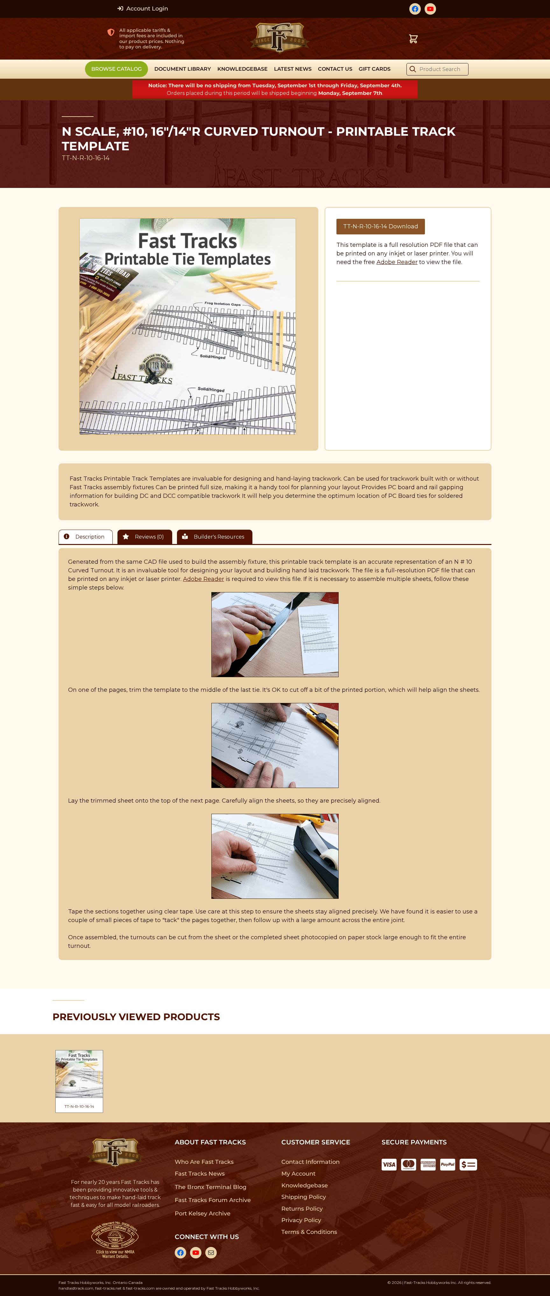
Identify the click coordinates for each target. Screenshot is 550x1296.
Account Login (146, 8)
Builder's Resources (218, 537)
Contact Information (310, 1161)
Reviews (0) (149, 537)
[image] (187, 326)
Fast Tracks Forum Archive (212, 1200)
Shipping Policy (303, 1196)
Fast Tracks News (200, 1173)
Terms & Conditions (309, 1231)
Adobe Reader (397, 262)
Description (89, 537)
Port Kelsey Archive (202, 1213)
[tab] (87, 537)
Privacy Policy (301, 1220)
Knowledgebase (304, 1185)
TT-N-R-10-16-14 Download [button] (380, 226)
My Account (298, 1173)
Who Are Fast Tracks (204, 1161)
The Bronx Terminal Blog (210, 1187)
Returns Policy (302, 1208)
